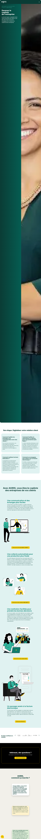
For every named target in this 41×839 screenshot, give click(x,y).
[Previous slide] (15, 735)
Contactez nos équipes (20, 757)
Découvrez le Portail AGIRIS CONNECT (20, 547)
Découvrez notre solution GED (20, 658)
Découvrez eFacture (20, 721)
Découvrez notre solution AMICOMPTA (20, 602)
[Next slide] (39, 735)
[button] (39, 2)
